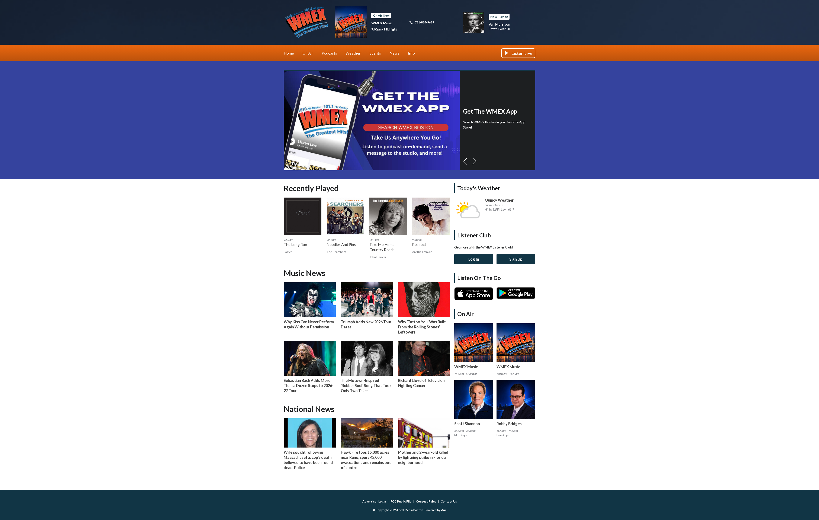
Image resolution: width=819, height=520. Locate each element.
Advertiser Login (374, 501)
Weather (353, 53)
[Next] (474, 161)
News (394, 53)
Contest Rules (426, 501)
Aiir (443, 510)
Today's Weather (478, 188)
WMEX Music (381, 23)
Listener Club (474, 235)
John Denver (377, 257)
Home (289, 53)
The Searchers (336, 252)
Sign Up (515, 259)
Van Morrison (499, 24)
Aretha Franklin (422, 252)
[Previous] (465, 161)
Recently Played (311, 188)
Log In (473, 259)
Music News (304, 273)
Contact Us (449, 501)
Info (411, 53)
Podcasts (329, 53)
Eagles (288, 252)
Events (375, 53)
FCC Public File (401, 501)
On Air (307, 53)
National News (309, 409)
